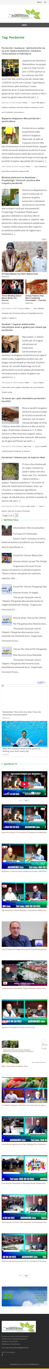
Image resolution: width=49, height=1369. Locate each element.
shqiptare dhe (24, 171)
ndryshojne (25, 387)
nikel (9, 511)
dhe (10, 313)
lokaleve (27, 107)
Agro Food (27, 446)
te (15, 318)
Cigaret (41, 382)
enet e (13, 387)
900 (37, 103)
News (25, 103)
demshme (5, 313)
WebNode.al (34, 1364)
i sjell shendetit (7, 451)
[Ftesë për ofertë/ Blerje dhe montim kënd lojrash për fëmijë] (7, 559)
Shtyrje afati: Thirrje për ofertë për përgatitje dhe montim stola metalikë (30, 621)
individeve (12, 107)
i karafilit (43, 446)
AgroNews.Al (15, 1364)
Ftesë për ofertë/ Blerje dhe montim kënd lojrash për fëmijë (30, 558)
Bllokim (41, 308)
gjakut (18, 387)
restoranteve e (18, 112)
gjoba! (42, 103)
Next (26, 1275)
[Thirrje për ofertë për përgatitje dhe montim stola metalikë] (7, 653)
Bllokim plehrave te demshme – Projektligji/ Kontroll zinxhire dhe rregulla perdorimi (21, 180)
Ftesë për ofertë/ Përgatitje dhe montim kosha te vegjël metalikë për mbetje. (30, 590)
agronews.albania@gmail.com (17, 1348)
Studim (4, 392)
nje (31, 387)
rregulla (11, 318)
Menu (39, 2)
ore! (3, 112)
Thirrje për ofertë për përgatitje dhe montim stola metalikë (30, 652)
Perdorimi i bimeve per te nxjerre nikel (23, 457)
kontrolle (20, 107)
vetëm (10, 392)
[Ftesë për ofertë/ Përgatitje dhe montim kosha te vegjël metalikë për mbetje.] (7, 590)
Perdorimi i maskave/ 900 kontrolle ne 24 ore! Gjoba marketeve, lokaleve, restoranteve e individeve (23, 51)
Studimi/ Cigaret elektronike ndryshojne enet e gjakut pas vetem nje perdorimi (24, 327)
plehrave (24, 313)
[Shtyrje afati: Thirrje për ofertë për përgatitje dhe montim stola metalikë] (7, 621)
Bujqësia (42, 166)
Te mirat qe (26, 451)
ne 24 (41, 107)
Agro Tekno (31, 506)
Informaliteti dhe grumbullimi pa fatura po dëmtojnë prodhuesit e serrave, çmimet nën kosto (28, 531)
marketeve (35, 107)
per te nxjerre (17, 511)
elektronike (6, 387)
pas (34, 387)
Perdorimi (9, 112)
